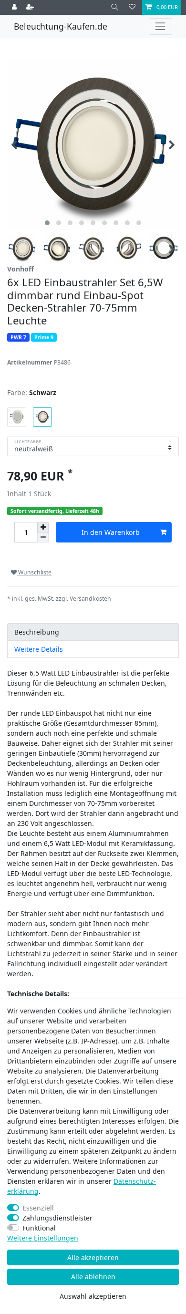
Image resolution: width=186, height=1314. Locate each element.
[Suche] (114, 7)
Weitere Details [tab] (38, 649)
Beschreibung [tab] (36, 631)
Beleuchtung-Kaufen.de (60, 26)
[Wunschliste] (132, 7)
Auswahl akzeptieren (93, 1296)
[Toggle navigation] (160, 26)
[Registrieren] (31, 7)
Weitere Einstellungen (42, 1237)
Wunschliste (34, 572)
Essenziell (38, 1207)
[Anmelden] (15, 7)
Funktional (39, 1227)
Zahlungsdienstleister (57, 1217)
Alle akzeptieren (93, 1257)
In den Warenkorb (111, 532)
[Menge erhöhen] (43, 527)
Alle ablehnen (93, 1276)
